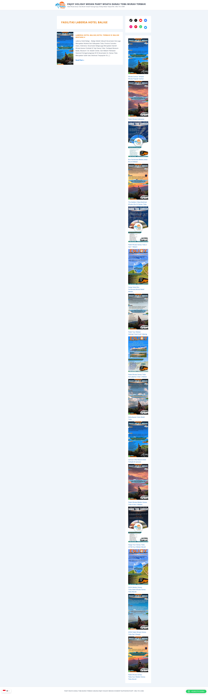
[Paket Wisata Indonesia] (138, 99)
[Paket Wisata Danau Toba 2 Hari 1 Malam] (138, 224)
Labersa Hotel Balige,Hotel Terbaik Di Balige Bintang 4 (97, 36)
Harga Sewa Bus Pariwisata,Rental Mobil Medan (136, 289)
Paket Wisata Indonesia (136, 119)
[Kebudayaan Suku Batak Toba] (138, 397)
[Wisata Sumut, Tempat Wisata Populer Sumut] (138, 56)
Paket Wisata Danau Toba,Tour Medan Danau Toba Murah (136, 677)
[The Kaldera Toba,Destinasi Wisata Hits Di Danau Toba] (138, 181)
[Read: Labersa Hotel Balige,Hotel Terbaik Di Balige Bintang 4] (65, 48)
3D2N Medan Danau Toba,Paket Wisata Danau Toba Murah (137, 589)
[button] (196, 691)
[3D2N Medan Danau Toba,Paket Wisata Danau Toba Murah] (138, 567)
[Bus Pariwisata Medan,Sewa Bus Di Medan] (138, 139)
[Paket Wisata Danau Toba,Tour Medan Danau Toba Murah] (138, 654)
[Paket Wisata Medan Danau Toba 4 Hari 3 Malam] (138, 482)
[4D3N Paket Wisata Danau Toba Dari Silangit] (138, 612)
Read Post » (80, 60)
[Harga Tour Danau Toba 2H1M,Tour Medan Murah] (138, 524)
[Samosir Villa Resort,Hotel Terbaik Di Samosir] (138, 439)
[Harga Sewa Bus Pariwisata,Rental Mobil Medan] (138, 267)
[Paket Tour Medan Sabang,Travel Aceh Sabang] (138, 311)
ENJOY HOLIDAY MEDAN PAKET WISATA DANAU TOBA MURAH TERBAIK (106, 4)
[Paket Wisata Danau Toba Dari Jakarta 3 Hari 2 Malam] (138, 354)
